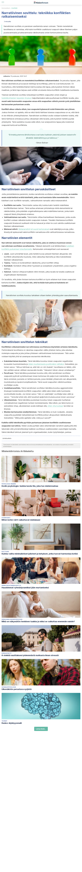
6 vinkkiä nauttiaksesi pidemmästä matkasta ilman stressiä (30, 655)
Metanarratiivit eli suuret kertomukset (33, 229)
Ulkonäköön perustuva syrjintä (17, 689)
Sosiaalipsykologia (9, 687)
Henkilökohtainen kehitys (11, 585)
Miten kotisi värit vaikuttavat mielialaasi (21, 520)
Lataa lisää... (41, 729)
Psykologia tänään (9, 484)
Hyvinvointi (6, 517)
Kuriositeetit (7, 653)
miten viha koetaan (55, 406)
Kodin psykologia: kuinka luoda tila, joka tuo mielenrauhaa (30, 486)
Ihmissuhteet (6, 8)
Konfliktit (14, 8)
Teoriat (4, 721)
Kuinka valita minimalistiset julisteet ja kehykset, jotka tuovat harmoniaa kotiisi (40, 554)
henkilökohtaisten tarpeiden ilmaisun (17, 98)
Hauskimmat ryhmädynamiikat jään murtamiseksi (25, 587)
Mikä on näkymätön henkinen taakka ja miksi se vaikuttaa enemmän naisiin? (38, 621)
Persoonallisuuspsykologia (12, 619)
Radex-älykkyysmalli (12, 723)
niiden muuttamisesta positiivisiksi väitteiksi (46, 364)
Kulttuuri (5, 551)
